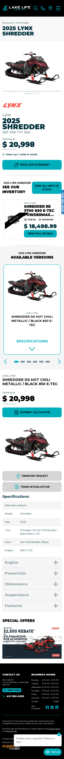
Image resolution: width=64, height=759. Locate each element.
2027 (5, 132)
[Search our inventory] (36, 8)
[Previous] (5, 362)
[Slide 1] (16, 362)
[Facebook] (47, 707)
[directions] (50, 8)
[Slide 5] (41, 362)
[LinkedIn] (57, 707)
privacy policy (54, 729)
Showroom (8, 22)
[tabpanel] (45, 691)
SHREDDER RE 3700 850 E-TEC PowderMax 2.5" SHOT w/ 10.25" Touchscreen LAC (39, 210)
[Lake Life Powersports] (16, 8)
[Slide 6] (48, 362)
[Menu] (58, 8)
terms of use (11, 731)
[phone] (43, 8)
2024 (27, 132)
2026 (13, 132)
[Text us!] (52, 752)
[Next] (59, 362)
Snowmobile (22, 22)
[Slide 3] (29, 362)
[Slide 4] (35, 362)
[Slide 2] (23, 362)
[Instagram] (52, 707)
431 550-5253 (15, 696)
